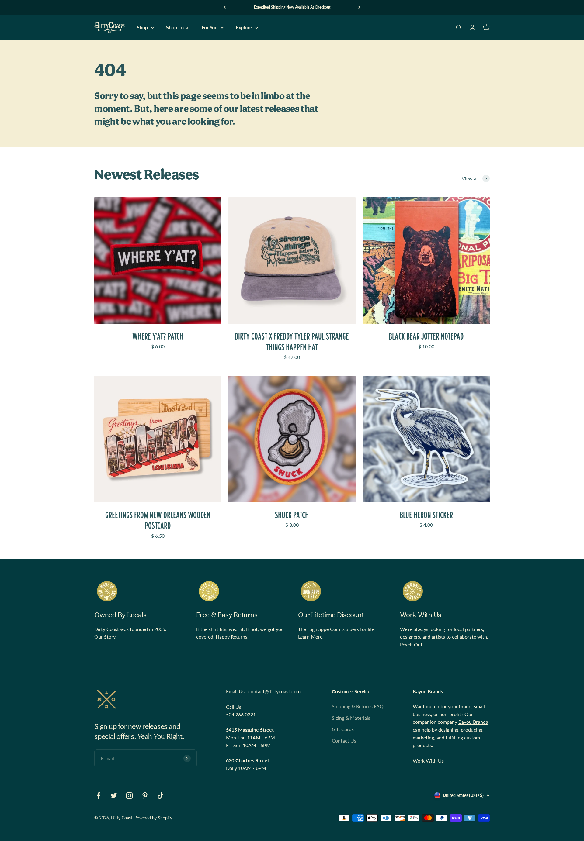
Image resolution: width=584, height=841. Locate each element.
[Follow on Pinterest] (145, 795)
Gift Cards (343, 729)
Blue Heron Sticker (426, 515)
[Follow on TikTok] (160, 795)
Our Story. (105, 636)
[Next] (359, 7)
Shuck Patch (292, 515)
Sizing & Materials (351, 718)
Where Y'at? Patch (157, 336)
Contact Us (344, 740)
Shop (142, 27)
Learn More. (311, 636)
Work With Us (428, 760)
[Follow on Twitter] (114, 795)
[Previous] (225, 7)
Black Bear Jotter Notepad (426, 336)
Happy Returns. (232, 636)
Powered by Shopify (153, 817)
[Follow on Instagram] (129, 795)
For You (209, 27)
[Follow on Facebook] (98, 795)
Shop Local (177, 27)
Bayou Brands (473, 722)
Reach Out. (412, 644)
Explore (244, 27)
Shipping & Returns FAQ (358, 706)
